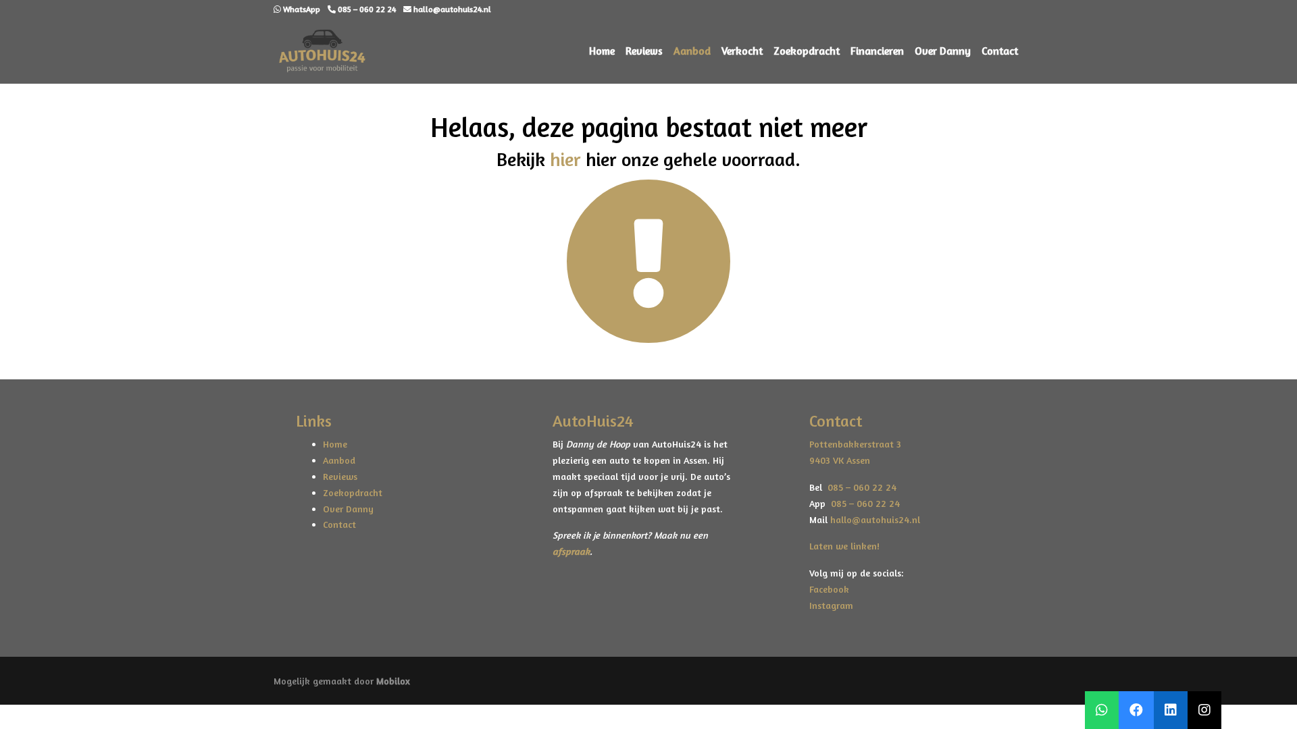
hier (565, 159)
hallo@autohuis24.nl (875, 519)
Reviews (644, 50)
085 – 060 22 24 (859, 487)
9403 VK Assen (839, 460)
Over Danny (943, 50)
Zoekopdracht (806, 50)
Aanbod (692, 50)
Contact (1000, 50)
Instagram (831, 605)
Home (602, 50)
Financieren (877, 50)
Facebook (829, 589)
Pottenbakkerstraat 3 (855, 444)
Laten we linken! (845, 545)
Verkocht (742, 50)
